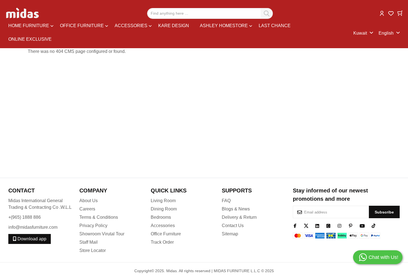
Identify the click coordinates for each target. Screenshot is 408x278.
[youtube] (362, 225)
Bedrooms (161, 217)
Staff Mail (88, 242)
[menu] (180, 33)
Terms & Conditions (98, 217)
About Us (88, 200)
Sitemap (230, 233)
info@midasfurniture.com (32, 227)
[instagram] (339, 225)
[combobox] (210, 13)
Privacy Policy (93, 225)
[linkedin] (317, 225)
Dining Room (164, 209)
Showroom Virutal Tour (101, 233)
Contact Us (233, 225)
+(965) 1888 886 (24, 217)
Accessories (163, 225)
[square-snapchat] (328, 225)
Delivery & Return (239, 217)
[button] (382, 13)
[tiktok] (373, 225)
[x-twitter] (306, 225)
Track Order (162, 242)
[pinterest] (350, 225)
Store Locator (92, 250)
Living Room (163, 200)
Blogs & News (236, 209)
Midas (171, 271)
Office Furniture (166, 233)
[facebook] (295, 225)
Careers (87, 209)
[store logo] (23, 13)
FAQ (226, 200)
